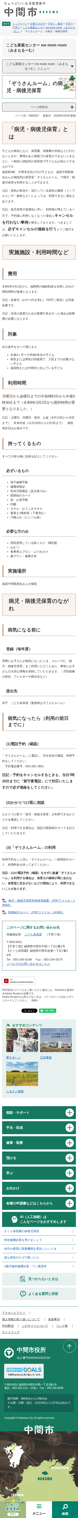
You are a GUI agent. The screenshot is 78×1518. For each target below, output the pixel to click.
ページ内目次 (39, 107)
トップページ (19, 23)
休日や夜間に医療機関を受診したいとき (30, 1248)
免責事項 (54, 1319)
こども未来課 (33, 934)
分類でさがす (37, 23)
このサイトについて (35, 1325)
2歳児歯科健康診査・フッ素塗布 (25, 1266)
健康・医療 (14, 1142)
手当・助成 (14, 1127)
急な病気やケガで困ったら (21, 1257)
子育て (69, 23)
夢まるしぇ (13, 1057)
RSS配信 (8, 1325)
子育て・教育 (55, 23)
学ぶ (9, 1173)
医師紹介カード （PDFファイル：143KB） (36, 912)
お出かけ (13, 1188)
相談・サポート (18, 1112)
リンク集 (62, 1325)
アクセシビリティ (13, 1312)
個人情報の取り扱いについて (21, 1319)
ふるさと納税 (15, 1091)
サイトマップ (11, 1332)
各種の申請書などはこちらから (29, 1203)
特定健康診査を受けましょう (23, 1240)
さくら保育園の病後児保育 (21, 1231)
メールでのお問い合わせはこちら (28, 964)
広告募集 (46, 1057)
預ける (11, 1158)
